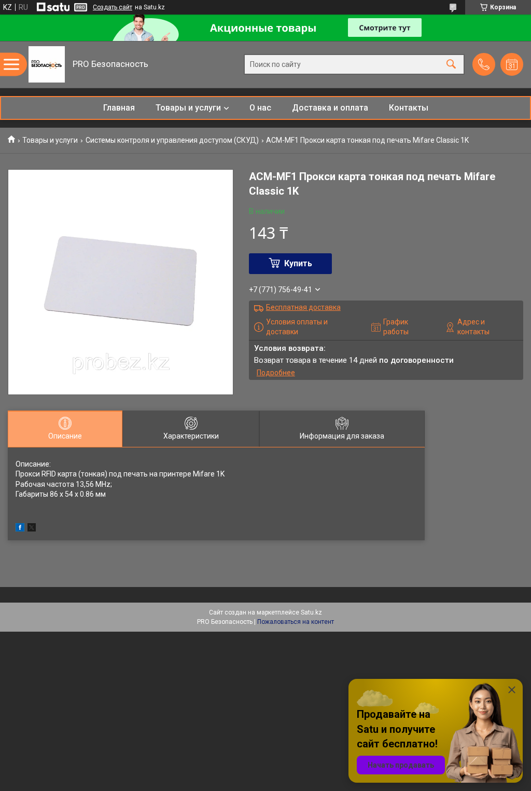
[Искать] (451, 64)
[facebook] (20, 529)
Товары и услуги (188, 108)
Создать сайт (112, 7)
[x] (31, 529)
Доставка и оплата (330, 108)
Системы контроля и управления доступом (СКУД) (172, 140)
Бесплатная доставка (303, 307)
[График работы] (511, 64)
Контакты (408, 108)
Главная (119, 108)
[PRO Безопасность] (47, 64)
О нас (260, 108)
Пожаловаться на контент (295, 621)
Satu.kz (311, 612)
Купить (298, 263)
